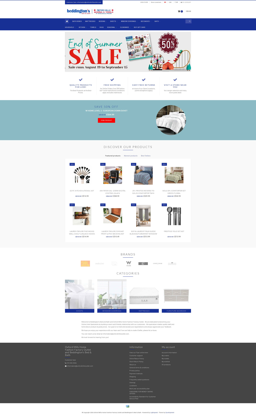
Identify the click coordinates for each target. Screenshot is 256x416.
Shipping (133, 376)
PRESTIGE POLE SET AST (174, 231)
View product (106, 120)
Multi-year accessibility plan (140, 388)
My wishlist (166, 361)
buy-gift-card (139, 27)
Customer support (136, 355)
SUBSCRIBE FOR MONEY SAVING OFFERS (141, 392)
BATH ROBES (77, 21)
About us (133, 364)
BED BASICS (145, 21)
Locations (133, 385)
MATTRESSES (90, 21)
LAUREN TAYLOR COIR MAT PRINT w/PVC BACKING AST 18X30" (112, 233)
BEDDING (102, 21)
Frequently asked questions (139, 379)
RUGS (102, 27)
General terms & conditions (139, 367)
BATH (157, 21)
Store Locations (156, 2)
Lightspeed (154, 412)
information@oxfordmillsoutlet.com (80, 366)
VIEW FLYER (144, 2)
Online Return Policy (137, 358)
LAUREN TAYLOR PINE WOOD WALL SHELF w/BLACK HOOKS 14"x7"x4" (82, 233)
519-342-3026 (72, 363)
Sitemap (132, 382)
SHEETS (113, 21)
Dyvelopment (170, 412)
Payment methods (136, 373)
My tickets (165, 358)
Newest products (131, 156)
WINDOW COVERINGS (128, 21)
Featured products (112, 156)
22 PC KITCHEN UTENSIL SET (82, 191)
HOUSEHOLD (69, 27)
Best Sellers (145, 156)
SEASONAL (111, 27)
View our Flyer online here (139, 352)
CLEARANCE (124, 27)
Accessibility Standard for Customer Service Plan (143, 397)
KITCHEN (82, 27)
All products (166, 364)
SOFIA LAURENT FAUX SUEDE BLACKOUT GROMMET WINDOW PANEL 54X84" (143, 233)
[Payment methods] (127, 406)
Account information (169, 352)
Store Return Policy (136, 361)
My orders (165, 355)
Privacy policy (135, 370)
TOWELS (93, 27)
